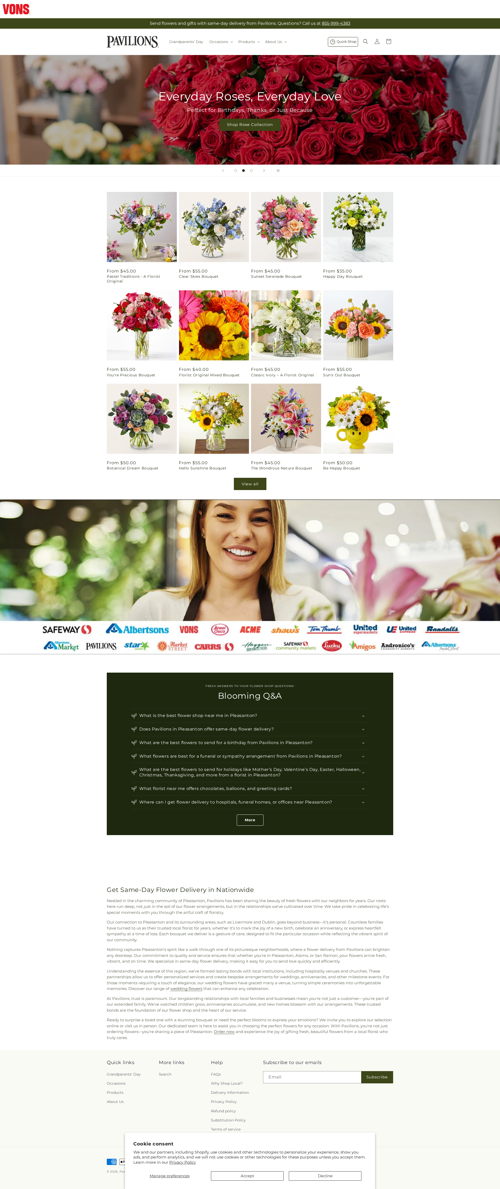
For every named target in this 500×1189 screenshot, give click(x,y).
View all (250, 483)
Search (165, 1074)
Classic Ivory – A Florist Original (282, 374)
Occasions (116, 1083)
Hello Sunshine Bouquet (202, 468)
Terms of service (226, 1129)
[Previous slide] (223, 170)
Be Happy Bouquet (341, 468)
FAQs (216, 1074)
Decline (325, 1175)
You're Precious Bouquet (131, 374)
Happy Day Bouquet (343, 276)
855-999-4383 (336, 23)
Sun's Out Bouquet (341, 374)
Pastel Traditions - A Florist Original (133, 278)
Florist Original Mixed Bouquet (209, 374)
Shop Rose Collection (250, 124)
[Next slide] (264, 170)
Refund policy (223, 1110)
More (250, 820)
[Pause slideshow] (277, 170)
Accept (247, 1175)
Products (115, 1092)
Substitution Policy (228, 1120)
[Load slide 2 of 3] (243, 170)
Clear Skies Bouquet (198, 276)
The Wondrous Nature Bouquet (281, 468)
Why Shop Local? (227, 1083)
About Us (115, 1101)
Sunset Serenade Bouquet (276, 276)
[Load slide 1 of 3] (236, 170)
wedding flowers (186, 988)
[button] (220, 41)
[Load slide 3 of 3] (251, 170)
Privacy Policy (182, 1162)
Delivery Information (230, 1092)
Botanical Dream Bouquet (133, 468)
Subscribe (377, 1076)
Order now (224, 1031)
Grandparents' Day (124, 1074)
